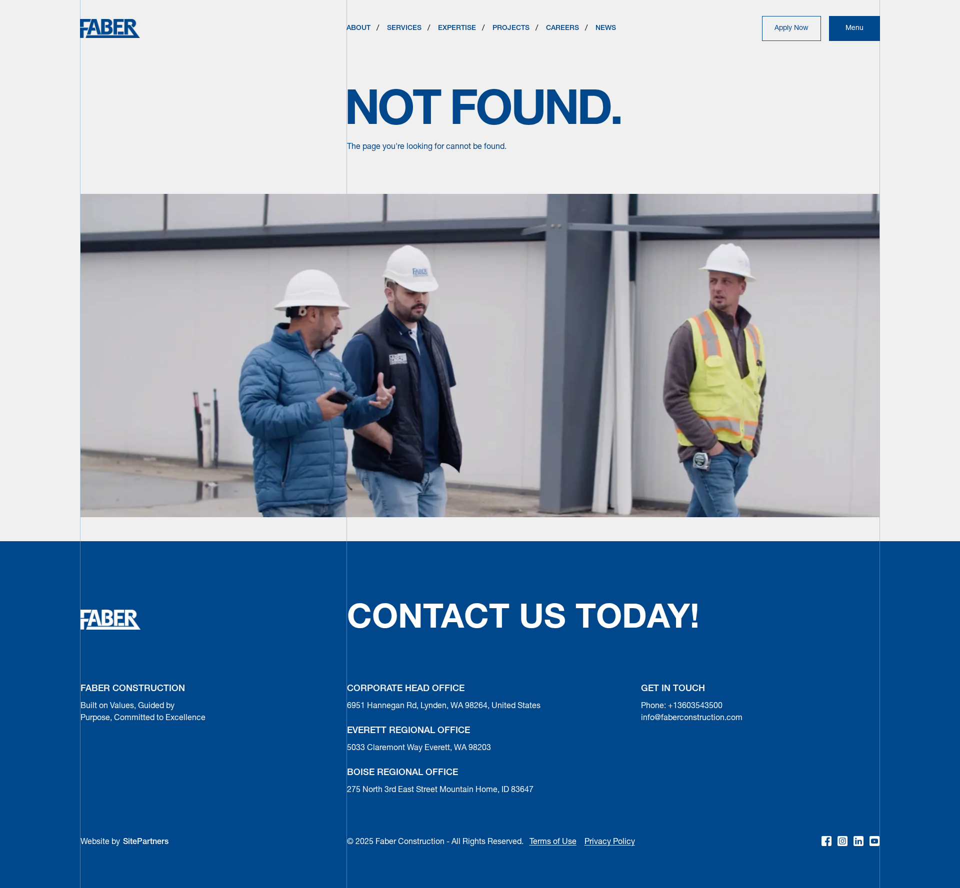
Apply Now (791, 28)
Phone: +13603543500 (681, 706)
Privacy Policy (609, 842)
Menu (855, 28)
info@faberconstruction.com (691, 718)
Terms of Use (553, 842)
